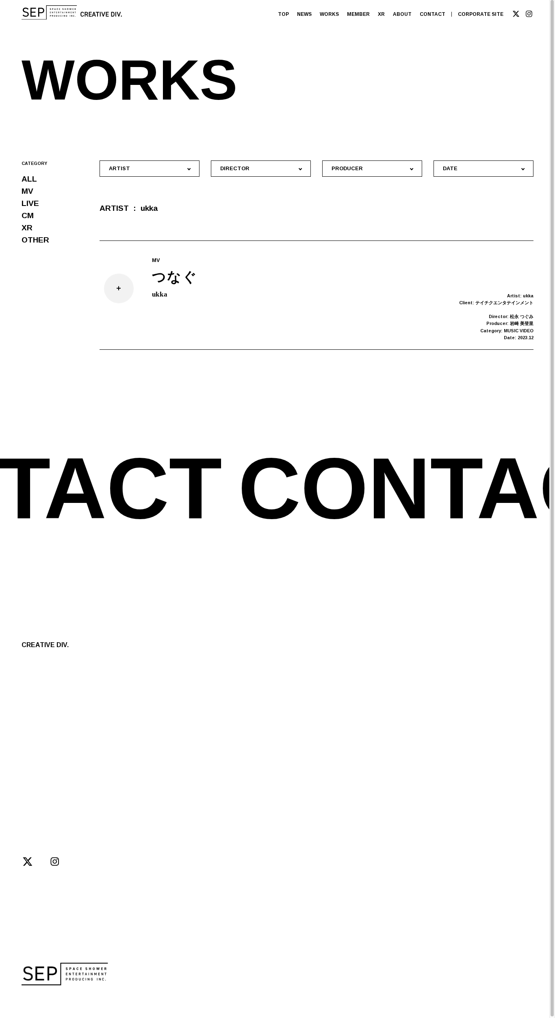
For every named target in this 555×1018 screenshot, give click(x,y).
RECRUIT (114, 754)
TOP (283, 14)
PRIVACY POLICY (169, 998)
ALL (29, 179)
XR (381, 14)
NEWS (304, 14)
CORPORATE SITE (480, 14)
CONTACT (432, 14)
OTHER (35, 240)
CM (28, 215)
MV (27, 191)
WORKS (329, 14)
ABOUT (402, 14)
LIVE (30, 203)
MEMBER (358, 14)
